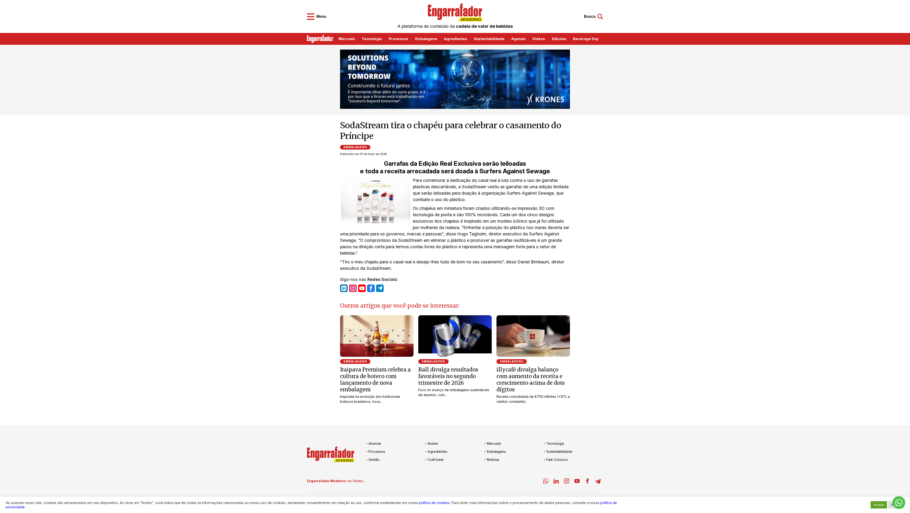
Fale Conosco (557, 460)
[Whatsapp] (546, 481)
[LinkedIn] (556, 481)
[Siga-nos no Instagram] (353, 288)
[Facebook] (587, 481)
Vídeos (538, 39)
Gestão (374, 460)
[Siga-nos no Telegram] (380, 288)
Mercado (347, 39)
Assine (433, 443)
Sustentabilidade (489, 39)
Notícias (493, 460)
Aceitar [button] (879, 505)
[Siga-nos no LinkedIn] (344, 288)
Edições (559, 39)
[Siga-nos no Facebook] (371, 288)
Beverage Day (586, 39)
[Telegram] (598, 481)
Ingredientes (455, 39)
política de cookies (434, 503)
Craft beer (436, 460)
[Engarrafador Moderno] (455, 12)
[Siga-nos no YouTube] (362, 288)
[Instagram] (566, 481)
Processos (398, 39)
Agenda (518, 39)
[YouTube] (577, 481)
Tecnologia (372, 39)
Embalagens (426, 39)
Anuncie (375, 443)
